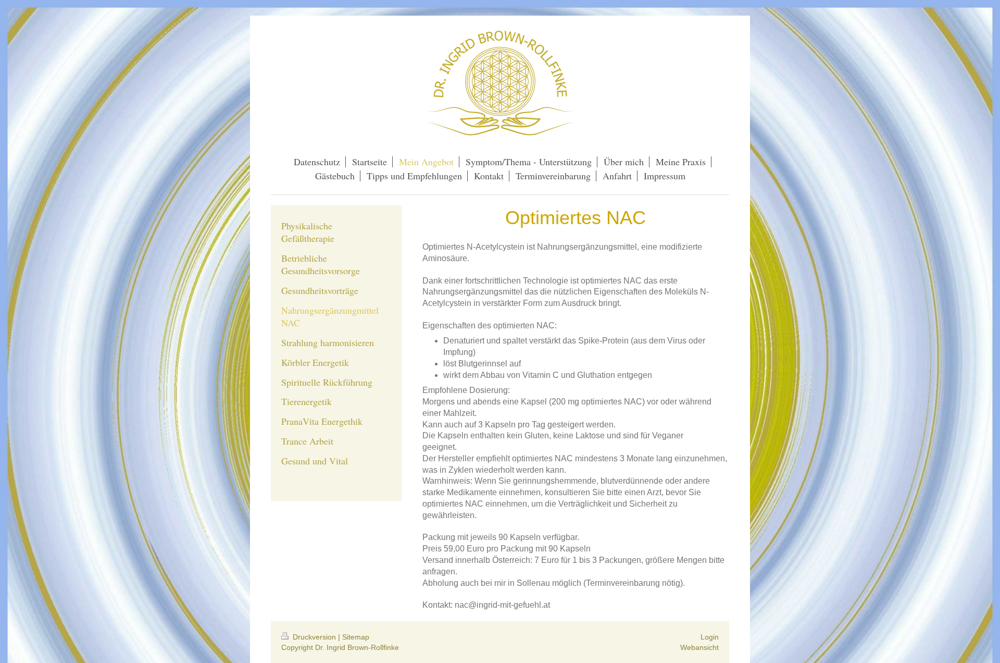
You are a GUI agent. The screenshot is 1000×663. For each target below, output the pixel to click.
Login (710, 637)
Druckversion (314, 637)
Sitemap (355, 637)
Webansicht (699, 647)
